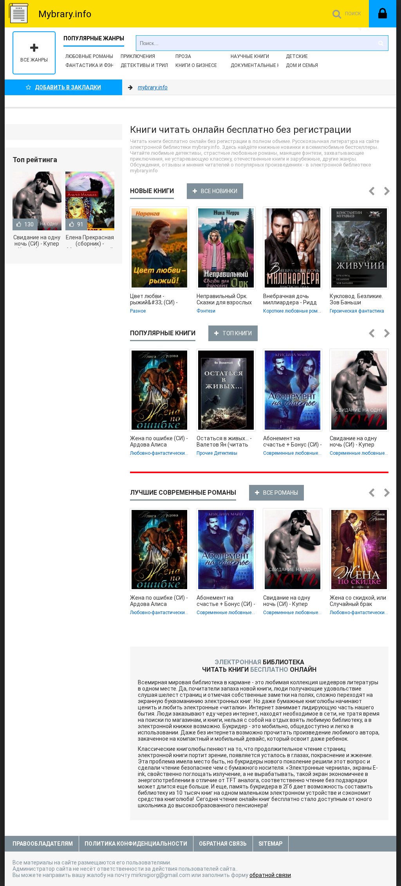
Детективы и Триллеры (151, 65)
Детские (297, 56)
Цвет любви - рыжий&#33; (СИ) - (154, 299)
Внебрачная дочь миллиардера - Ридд (290, 299)
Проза (183, 56)
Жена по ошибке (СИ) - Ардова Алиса (159, 441)
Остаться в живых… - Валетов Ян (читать (224, 441)
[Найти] (381, 43)
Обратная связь (223, 844)
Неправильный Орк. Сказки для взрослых (224, 299)
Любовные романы (89, 56)
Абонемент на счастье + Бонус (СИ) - (292, 441)
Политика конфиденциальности (136, 844)
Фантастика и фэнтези (95, 65)
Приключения (138, 56)
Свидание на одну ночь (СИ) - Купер (353, 441)
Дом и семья (302, 65)
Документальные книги (261, 65)
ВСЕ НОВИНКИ (219, 191)
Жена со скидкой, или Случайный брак (358, 601)
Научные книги (250, 56)
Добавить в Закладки (68, 87)
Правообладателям (43, 844)
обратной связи (270, 875)
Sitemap (270, 844)
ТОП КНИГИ (237, 333)
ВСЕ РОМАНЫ (280, 493)
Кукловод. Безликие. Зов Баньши (356, 299)
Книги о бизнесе (196, 65)
